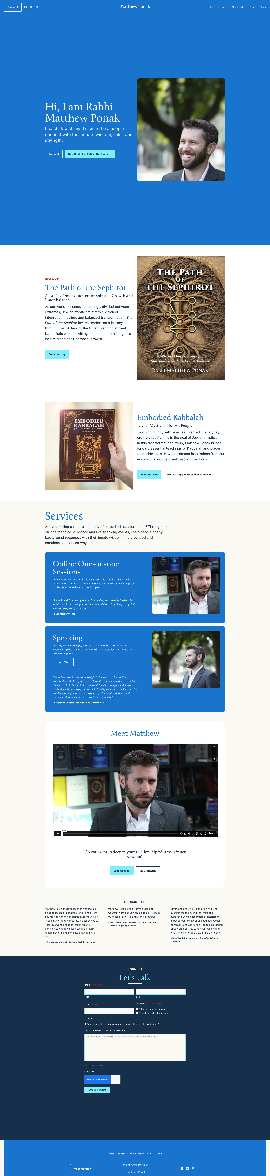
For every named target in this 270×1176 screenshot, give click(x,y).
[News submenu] (257, 7)
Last (138, 997)
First (87, 997)
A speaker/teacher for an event (154, 1013)
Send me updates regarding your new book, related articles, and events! (123, 1024)
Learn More (63, 662)
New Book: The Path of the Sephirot (89, 154)
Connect (13, 7)
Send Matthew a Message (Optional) (105, 1030)
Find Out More (149, 474)
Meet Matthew (83, 1168)
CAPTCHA (89, 1071)
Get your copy (57, 354)
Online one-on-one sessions (153, 1009)
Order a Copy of (189, 474)
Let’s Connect (122, 870)
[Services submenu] (228, 7)
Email (93, 1004)
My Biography (148, 870)
